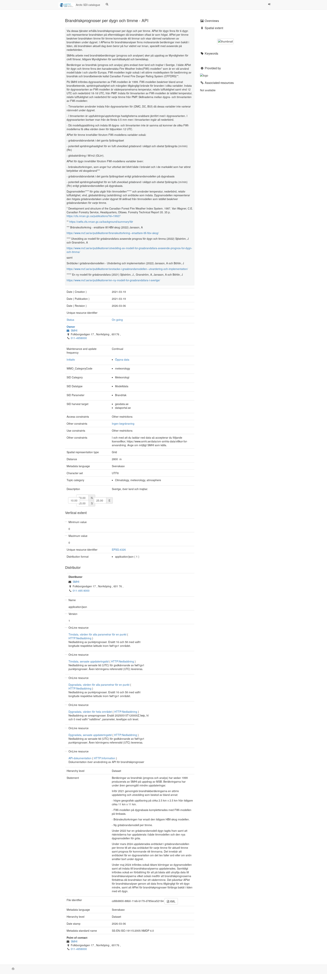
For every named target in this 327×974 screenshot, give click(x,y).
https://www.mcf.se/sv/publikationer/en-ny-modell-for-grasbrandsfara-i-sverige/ (113, 280)
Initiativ (71, 359)
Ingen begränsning (123, 423)
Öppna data (122, 359)
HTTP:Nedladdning (80, 638)
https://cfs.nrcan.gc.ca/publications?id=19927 (94, 216)
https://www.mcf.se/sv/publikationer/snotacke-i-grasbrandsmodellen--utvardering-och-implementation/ (127, 269)
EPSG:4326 (119, 549)
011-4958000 (79, 338)
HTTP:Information (104, 758)
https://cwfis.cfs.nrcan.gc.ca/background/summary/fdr (101, 221)
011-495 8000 (81, 590)
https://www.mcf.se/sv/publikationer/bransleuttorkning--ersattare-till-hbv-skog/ (113, 233)
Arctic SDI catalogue (87, 5)
